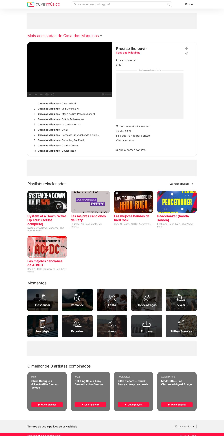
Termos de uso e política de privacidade (52, 426)
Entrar (189, 4)
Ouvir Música (43, 4)
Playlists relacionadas (46, 184)
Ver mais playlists (179, 183)
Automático (185, 426)
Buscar (168, 4)
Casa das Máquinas (128, 52)
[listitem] (69, 103)
